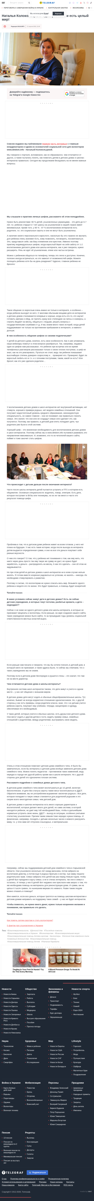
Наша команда (8, 1185)
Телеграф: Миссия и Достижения (46, 1185)
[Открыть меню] (3, 3)
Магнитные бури (80, 1071)
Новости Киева (10, 994)
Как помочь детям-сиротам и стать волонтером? (30, 920)
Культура (77, 1062)
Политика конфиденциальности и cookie (27, 1179)
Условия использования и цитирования (18, 1182)
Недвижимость (56, 1005)
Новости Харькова (11, 998)
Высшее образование (36, 1018)
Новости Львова (11, 1010)
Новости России (57, 1054)
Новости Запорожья (12, 1014)
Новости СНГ (56, 1058)
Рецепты (30, 1132)
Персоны (53, 1083)
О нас (4, 1179)
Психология (32, 1058)
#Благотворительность (18, 931)
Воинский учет (33, 1104)
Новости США (56, 1050)
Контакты (70, 1182)
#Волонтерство (46, 933)
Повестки (31, 1088)
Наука (5, 1041)
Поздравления (79, 1075)
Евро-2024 (77, 1010)
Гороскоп (77, 1046)
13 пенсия (8, 1138)
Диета (29, 1054)
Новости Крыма (10, 1029)
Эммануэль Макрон (58, 1100)
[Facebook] (70, 2)
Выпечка (30, 1138)
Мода (75, 1054)
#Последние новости (53, 931)
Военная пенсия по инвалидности (12, 1151)
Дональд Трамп (56, 1092)
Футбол (76, 994)
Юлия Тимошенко (57, 1116)
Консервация (32, 1142)
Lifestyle (76, 1041)
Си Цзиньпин (55, 1096)
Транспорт (54, 1001)
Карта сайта (23, 1185)
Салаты (30, 1154)
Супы (29, 1146)
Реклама (42, 1182)
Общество (31, 989)
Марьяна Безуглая (58, 1120)
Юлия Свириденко (58, 1124)
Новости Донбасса (11, 1025)
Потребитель (78, 1050)
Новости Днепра (11, 1002)
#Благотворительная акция (67, 933)
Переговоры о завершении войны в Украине (24, 8)
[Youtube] (81, 3)
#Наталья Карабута (50, 942)
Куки (46, 13)
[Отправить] (29, 3)
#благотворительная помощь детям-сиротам (27, 936)
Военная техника (11, 1110)
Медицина (31, 1010)
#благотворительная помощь (43, 939)
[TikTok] (91, 3)
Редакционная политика (58, 1179)
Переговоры (9, 1098)
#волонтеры (55, 936)
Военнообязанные (35, 1100)
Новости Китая (56, 1062)
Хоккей (76, 1006)
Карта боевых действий (9, 1089)
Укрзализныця (56, 1017)
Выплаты (31, 1002)
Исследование (33, 1062)
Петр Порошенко (57, 1112)
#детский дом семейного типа (75, 936)
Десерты (30, 1150)
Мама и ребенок (34, 1046)
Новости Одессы (11, 1006)
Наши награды (56, 1182)
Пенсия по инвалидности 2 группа (10, 1144)
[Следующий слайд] (91, 8)
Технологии (8, 1046)
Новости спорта (81, 989)
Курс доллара (56, 1013)
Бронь (29, 1092)
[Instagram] (87, 2)
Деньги (53, 997)
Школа (29, 1014)
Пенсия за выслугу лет (12, 1162)
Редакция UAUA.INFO (17, 26)
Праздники (78, 1083)
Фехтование (78, 1014)
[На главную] (47, 3)
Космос (7, 1050)
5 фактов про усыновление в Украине (25, 925)
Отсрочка (31, 1096)
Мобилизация (33, 1083)
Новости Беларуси (58, 1066)
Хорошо (58, 13)
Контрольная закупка (58, 8)
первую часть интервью (54, 144)
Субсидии (31, 1006)
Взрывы (7, 1094)
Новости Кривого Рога (11, 1020)
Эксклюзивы (78, 8)
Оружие (7, 1102)
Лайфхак (77, 1066)
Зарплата (31, 994)
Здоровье (30, 1041)
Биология (8, 1054)
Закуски (30, 1158)
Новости (6, 989)
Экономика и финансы (55, 990)
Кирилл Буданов (57, 1108)
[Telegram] (77, 2)
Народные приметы (81, 1094)
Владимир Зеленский (59, 1088)
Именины (77, 1110)
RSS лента (68, 1185)
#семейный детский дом (18, 939)
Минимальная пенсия (13, 1157)
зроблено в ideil (86, 1191)
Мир (50, 1041)
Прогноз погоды (33, 1027)
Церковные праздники (78, 1089)
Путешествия (79, 1058)
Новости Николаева (12, 1033)
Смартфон (8, 1062)
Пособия (30, 1022)
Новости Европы (57, 1046)
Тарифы (53, 1009)
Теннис (76, 1002)
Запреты (77, 1102)
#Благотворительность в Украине (22, 933)
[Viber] (73, 3)
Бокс (75, 998)
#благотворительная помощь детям (23, 942)
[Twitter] (84, 2)
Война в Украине (11, 1083)
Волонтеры (8, 1106)
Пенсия (6, 1132)
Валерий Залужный (58, 1104)
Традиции (77, 1098)
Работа (30, 998)
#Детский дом (36, 931)
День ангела (78, 1106)
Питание (30, 1050)
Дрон (6, 1058)
